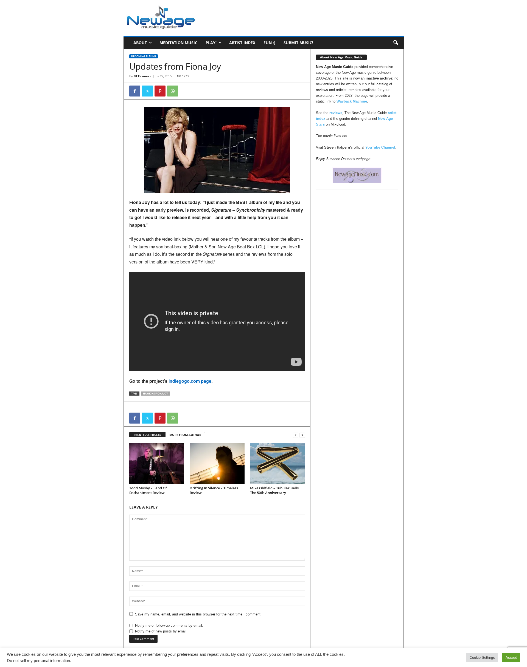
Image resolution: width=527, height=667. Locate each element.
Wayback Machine (352, 101)
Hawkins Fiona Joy (155, 393)
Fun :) (269, 42)
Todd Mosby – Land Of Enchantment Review (148, 490)
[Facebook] (134, 91)
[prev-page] (295, 435)
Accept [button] (511, 657)
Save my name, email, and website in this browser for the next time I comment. (198, 614)
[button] (395, 43)
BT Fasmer (141, 76)
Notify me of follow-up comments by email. (169, 625)
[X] (147, 91)
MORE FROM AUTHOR (185, 435)
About (140, 42)
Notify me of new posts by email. (161, 631)
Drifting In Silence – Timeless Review (214, 490)
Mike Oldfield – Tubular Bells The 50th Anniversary (274, 490)
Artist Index (242, 42)
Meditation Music (178, 42)
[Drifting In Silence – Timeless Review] (217, 463)
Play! (211, 42)
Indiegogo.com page (190, 381)
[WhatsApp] (172, 91)
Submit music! (298, 42)
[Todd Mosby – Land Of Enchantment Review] (156, 463)
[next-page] (302, 435)
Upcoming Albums (143, 56)
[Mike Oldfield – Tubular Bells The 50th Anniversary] (277, 463)
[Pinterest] (160, 91)
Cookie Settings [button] (482, 657)
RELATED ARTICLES (147, 435)
